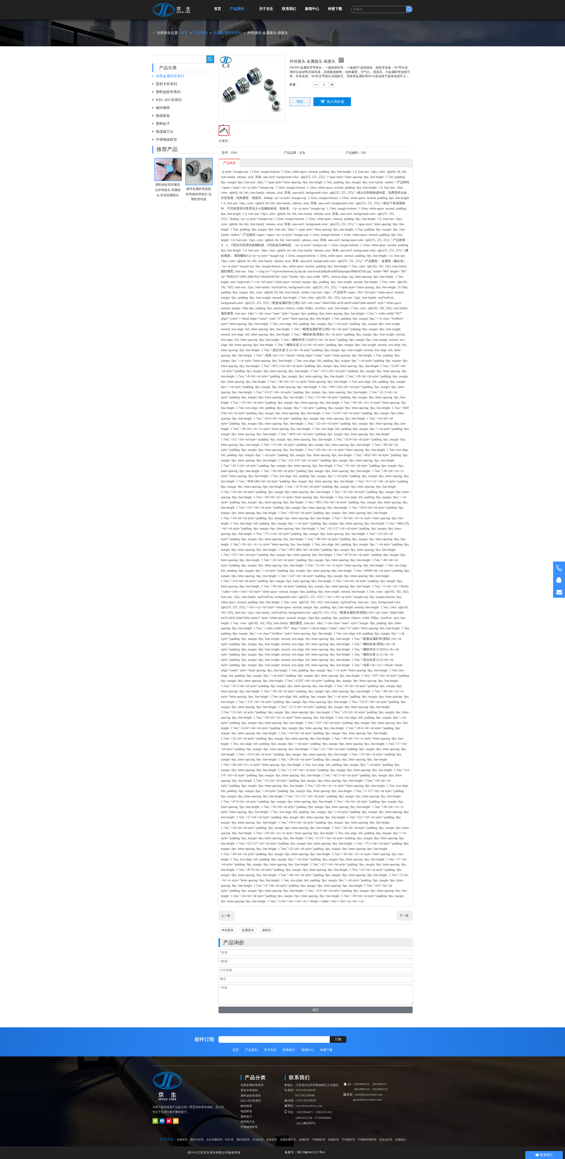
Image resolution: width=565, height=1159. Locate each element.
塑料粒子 (163, 123)
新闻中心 (307, 1050)
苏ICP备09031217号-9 (311, 1152)
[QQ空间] (176, 1121)
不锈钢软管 (318, 1139)
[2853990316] (559, 579)
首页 (236, 1050)
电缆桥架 (163, 116)
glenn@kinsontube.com (367, 1099)
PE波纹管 (258, 1139)
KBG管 (229, 1139)
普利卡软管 (196, 1139)
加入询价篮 (335, 101)
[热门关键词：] (409, 9)
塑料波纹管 (243, 1139)
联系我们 (289, 1050)
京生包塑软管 (214, 1139)
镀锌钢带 (163, 108)
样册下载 (326, 1050)
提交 (316, 1009)
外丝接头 (227, 930)
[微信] (155, 1121)
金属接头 (248, 930)
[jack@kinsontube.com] (559, 591)
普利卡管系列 (166, 84)
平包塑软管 (348, 1139)
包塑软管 (182, 1139)
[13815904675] (559, 568)
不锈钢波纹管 (166, 139)
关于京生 (270, 1050)
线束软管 (271, 1139)
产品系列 (251, 1050)
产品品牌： (291, 152)
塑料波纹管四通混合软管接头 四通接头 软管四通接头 (168, 190)
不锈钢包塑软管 (367, 1139)
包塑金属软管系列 (170, 76)
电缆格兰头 (164, 131)
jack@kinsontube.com (368, 1094)
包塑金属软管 (288, 1139)
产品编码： (353, 152)
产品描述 (229, 163)
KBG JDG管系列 (169, 100)
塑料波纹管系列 (168, 92)
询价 (299, 101)
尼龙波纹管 (385, 1139)
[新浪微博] (169, 1121)
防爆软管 (333, 1139)
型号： (226, 152)
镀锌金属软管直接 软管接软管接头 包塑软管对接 (198, 194)
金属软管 (304, 1139)
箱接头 (266, 930)
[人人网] (162, 1121)
